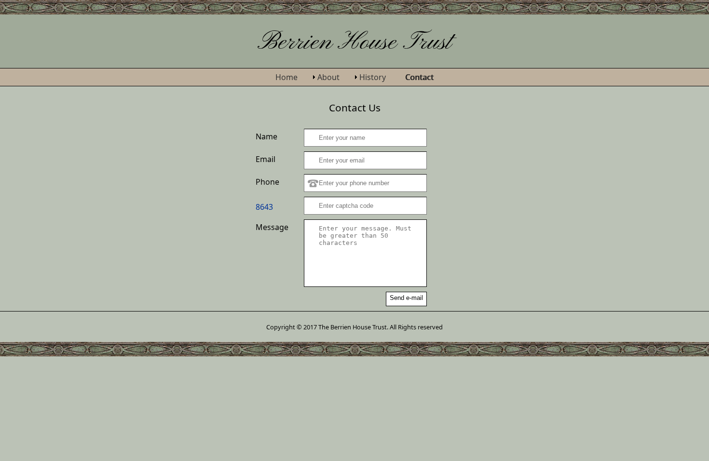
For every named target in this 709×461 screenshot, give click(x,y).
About (328, 77)
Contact (420, 77)
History (372, 77)
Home (286, 77)
